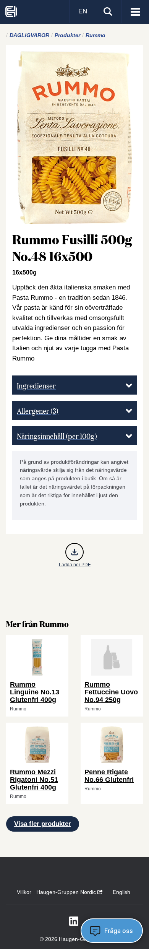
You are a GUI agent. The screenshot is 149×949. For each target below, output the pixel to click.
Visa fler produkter (42, 823)
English (121, 892)
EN (82, 11)
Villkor (24, 892)
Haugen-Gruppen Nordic (66, 892)
